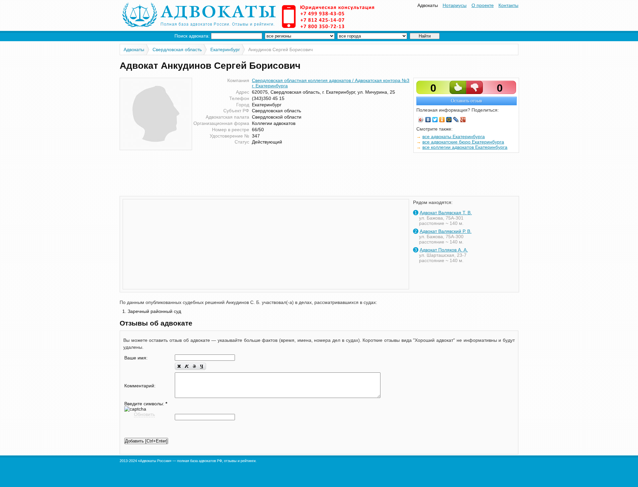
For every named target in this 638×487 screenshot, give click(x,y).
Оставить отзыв (466, 100)
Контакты (508, 5)
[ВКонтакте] (428, 119)
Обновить (144, 414)
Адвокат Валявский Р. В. (446, 231)
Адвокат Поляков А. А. (444, 249)
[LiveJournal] (456, 119)
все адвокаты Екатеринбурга (453, 136)
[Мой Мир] (449, 119)
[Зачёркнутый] (194, 366)
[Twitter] (435, 119)
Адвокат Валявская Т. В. (446, 212)
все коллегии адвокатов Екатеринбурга (464, 147)
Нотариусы (455, 5)
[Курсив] (186, 366)
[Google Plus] (463, 119)
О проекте (483, 5)
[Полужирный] (179, 366)
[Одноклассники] (442, 119)
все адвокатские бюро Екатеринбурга (463, 142)
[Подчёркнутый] (202, 366)
